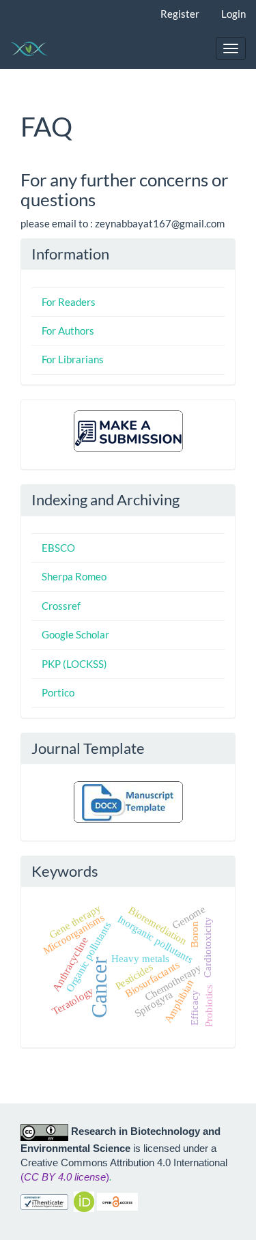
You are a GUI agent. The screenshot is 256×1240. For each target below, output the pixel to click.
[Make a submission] (128, 429)
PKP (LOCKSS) (74, 664)
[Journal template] (128, 801)
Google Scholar (75, 634)
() (64, 1177)
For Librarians (73, 359)
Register (179, 14)
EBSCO (58, 547)
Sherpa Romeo (74, 576)
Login (233, 14)
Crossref (61, 606)
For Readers (69, 302)
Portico (58, 692)
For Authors (68, 330)
